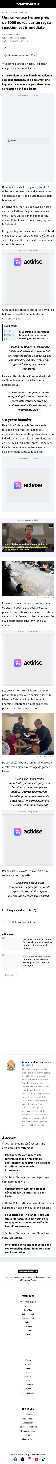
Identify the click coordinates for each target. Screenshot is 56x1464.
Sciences (28, 1372)
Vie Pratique (28, 1384)
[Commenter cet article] (12, 48)
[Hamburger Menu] (6, 4)
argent (7, 771)
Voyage (28, 1388)
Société (28, 1376)
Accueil (5, 12)
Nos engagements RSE (28, 1426)
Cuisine (28, 1322)
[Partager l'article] (5, 48)
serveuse (46, 191)
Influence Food (28, 1439)
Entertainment (28, 1314)
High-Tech (28, 1330)
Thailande (9, 975)
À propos (28, 1414)
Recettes (28, 1326)
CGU (28, 1435)
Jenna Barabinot (12, 34)
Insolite (28, 1334)
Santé (28, 1368)
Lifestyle (23, 12)
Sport (28, 1380)
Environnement (28, 1318)
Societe (14, 12)
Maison (28, 1364)
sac (22, 216)
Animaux (28, 1306)
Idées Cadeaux (28, 1393)
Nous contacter (28, 1418)
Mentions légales (28, 1431)
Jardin (28, 1338)
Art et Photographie (28, 1301)
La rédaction (28, 1422)
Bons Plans (28, 1310)
